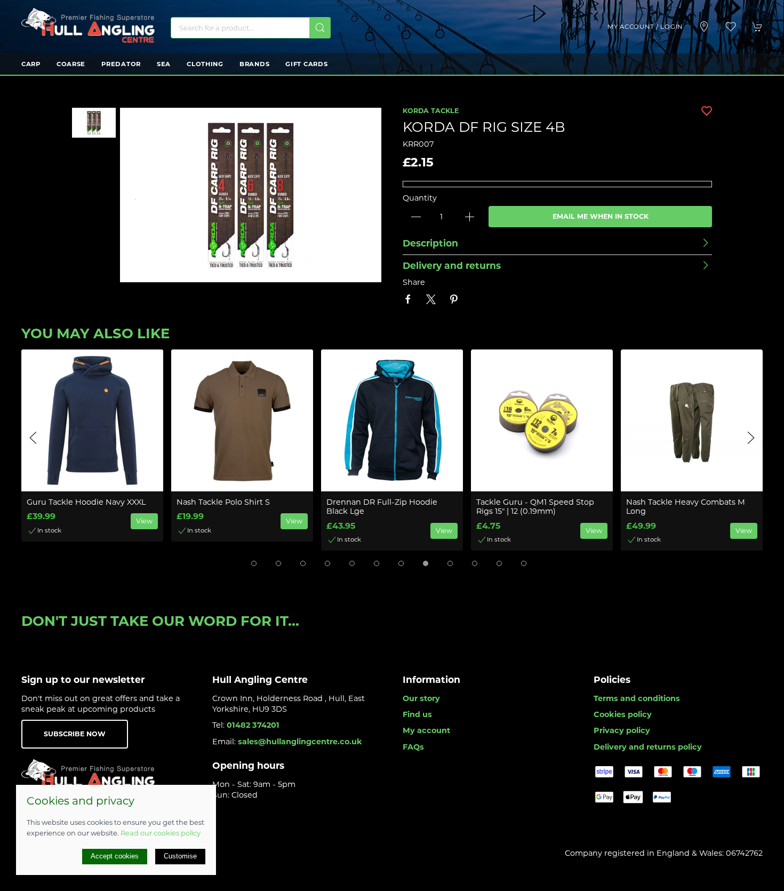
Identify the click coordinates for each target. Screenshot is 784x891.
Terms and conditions (637, 698)
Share (414, 282)
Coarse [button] (71, 64)
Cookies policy (623, 714)
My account (426, 730)
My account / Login (645, 26)
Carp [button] (31, 64)
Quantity (420, 198)
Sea (164, 64)
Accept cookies (115, 856)
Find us (417, 714)
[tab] (254, 563)
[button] (730, 27)
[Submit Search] (320, 27)
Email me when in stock (601, 216)
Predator (121, 64)
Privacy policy (622, 730)
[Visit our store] (704, 27)
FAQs (413, 747)
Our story (421, 698)
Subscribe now (75, 734)
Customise (180, 856)
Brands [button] (254, 64)
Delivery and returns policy (648, 747)
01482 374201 (253, 725)
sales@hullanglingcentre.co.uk (300, 741)
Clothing (205, 64)
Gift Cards (306, 64)
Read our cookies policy (161, 833)
